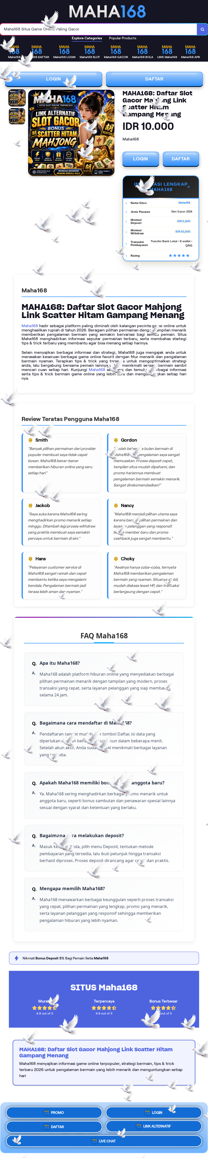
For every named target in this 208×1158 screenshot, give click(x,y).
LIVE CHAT (107, 1143)
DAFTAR (154, 78)
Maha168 (30, 326)
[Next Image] (110, 134)
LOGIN (53, 78)
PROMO (57, 1111)
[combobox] (98, 29)
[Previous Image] (32, 134)
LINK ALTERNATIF (157, 1127)
